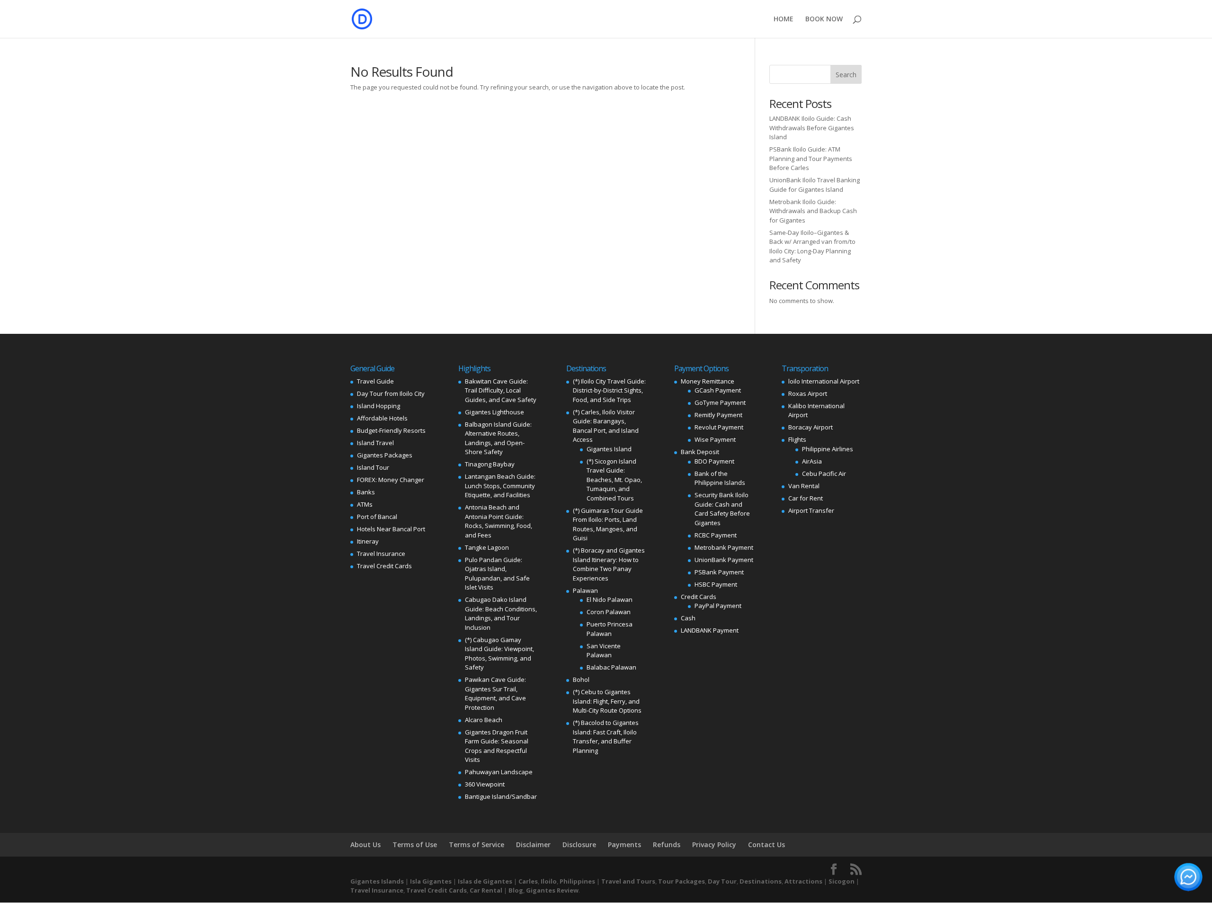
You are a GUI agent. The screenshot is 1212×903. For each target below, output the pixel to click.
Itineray (368, 541)
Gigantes (540, 890)
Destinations (761, 881)
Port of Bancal (377, 516)
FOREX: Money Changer (390, 479)
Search (846, 74)
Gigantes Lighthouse (494, 412)
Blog (515, 890)
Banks (366, 492)
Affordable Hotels (382, 418)
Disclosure (579, 844)
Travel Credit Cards (384, 566)
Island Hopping (378, 406)
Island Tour (373, 467)
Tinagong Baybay (490, 464)
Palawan (585, 590)
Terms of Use (414, 844)
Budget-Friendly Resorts (391, 430)
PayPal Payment (718, 605)
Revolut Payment (719, 427)
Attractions (803, 881)
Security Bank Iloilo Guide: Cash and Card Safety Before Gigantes (722, 509)
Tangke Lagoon (487, 547)
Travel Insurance (381, 553)
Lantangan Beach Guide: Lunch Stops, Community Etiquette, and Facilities (500, 485)
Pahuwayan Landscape (499, 772)
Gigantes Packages (384, 455)
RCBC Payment (716, 535)
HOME (783, 19)
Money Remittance (707, 381)
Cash (688, 618)
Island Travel (375, 442)
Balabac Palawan (611, 667)
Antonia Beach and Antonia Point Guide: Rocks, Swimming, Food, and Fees (498, 521)
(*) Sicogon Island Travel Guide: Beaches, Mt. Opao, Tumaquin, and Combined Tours (614, 479)
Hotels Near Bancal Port (391, 529)
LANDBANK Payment (710, 630)
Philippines (577, 881)
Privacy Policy (714, 844)
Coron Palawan (609, 612)
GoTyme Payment (720, 402)
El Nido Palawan (610, 599)
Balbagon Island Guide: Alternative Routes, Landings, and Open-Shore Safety (498, 438)
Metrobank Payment (724, 547)
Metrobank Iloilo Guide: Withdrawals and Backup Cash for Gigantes (813, 210)
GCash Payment (718, 390)
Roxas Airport (807, 393)
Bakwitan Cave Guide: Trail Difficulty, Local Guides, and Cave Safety (500, 390)
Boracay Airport (810, 427)
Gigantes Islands (377, 881)
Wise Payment (715, 439)
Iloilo (549, 881)
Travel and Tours (628, 881)
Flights (797, 439)
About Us (365, 844)
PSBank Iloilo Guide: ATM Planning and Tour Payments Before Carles (810, 158)
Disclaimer (533, 844)
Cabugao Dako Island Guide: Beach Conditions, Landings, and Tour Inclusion (501, 613)
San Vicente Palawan (604, 651)
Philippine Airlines (827, 449)
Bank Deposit (700, 451)
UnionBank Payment (724, 559)
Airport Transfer (811, 510)
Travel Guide (375, 381)
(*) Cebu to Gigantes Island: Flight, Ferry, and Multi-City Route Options (607, 701)
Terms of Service (476, 844)
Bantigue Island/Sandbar (501, 796)
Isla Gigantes (431, 881)
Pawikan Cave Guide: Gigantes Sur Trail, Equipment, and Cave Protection (495, 693)
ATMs (365, 504)
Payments (624, 844)
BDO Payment (714, 461)
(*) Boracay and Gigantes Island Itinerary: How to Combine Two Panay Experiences (609, 564)
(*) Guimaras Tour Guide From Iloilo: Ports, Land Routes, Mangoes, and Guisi (608, 524)
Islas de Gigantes (485, 881)
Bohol (581, 679)
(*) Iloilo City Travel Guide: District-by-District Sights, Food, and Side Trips (609, 390)
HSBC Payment (716, 584)
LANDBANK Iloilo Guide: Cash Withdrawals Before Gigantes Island (811, 127)
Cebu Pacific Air (824, 473)
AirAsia (812, 461)
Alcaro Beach (483, 719)
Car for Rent (805, 498)
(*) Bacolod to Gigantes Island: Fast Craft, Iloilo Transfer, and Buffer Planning (606, 736)
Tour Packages (681, 881)
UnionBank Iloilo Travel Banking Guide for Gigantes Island (814, 185)
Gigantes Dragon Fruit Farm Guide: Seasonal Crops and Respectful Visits (496, 746)
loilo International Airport (823, 381)
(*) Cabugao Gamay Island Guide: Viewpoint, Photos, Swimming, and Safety (499, 653)
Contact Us (766, 844)
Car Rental (486, 890)
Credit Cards (698, 596)
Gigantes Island (609, 449)
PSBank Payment (719, 572)
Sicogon (842, 881)
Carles (528, 881)
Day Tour (722, 881)
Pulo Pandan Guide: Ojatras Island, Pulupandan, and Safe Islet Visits (497, 573)
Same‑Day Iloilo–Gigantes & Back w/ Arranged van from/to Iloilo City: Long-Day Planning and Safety (812, 246)
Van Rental (804, 486)
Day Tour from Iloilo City (391, 393)
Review (568, 890)
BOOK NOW (824, 19)
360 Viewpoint (485, 784)
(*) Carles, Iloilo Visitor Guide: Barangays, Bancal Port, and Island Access (606, 426)
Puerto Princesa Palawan (610, 629)
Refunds (666, 844)
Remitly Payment (718, 415)
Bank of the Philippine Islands (720, 478)
